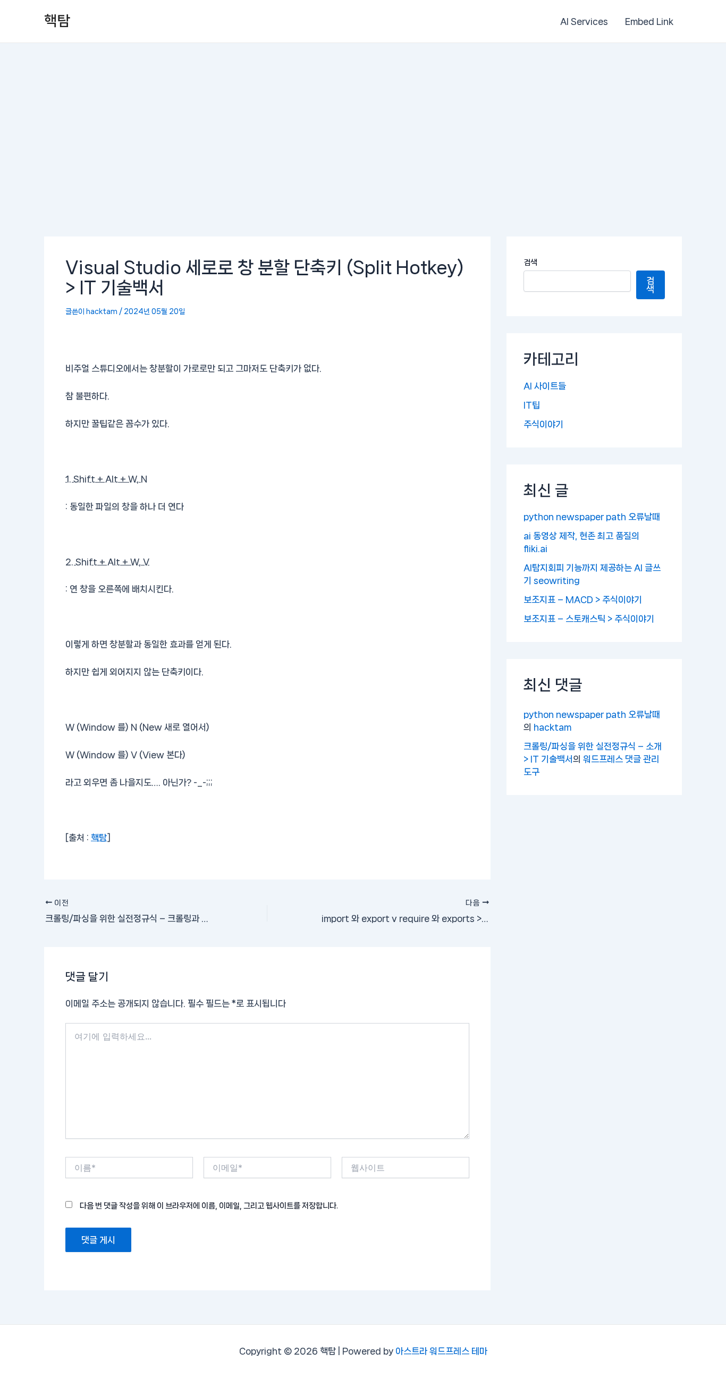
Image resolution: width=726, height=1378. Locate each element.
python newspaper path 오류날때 (592, 516)
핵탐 (57, 21)
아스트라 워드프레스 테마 (441, 1351)
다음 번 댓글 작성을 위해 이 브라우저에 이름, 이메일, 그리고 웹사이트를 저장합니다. (209, 1206)
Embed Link (649, 21)
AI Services (584, 21)
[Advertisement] (363, 122)
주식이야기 (543, 424)
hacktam (552, 727)
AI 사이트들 (545, 386)
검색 (530, 262)
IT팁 (532, 405)
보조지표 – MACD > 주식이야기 (583, 599)
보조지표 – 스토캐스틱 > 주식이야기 (589, 618)
